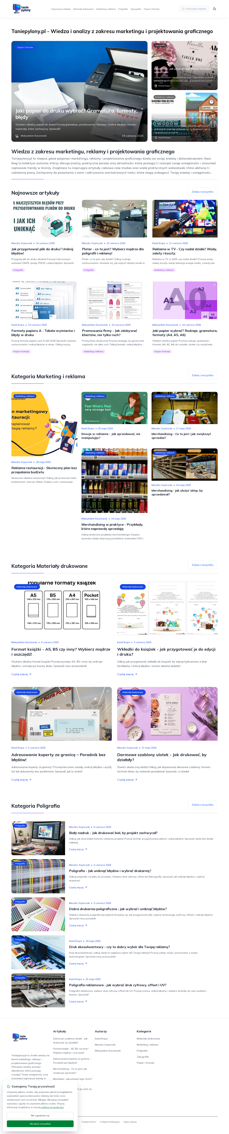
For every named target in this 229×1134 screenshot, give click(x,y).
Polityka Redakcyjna (110, 1122)
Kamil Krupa (158, 243)
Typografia (136, 9)
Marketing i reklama (106, 9)
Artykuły (59, 1031)
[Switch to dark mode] (215, 9)
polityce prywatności (52, 1107)
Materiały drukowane (83, 9)
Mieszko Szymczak (21, 243)
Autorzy (101, 1031)
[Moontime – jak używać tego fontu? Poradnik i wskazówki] (185, 65)
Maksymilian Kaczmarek (95, 324)
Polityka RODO (89, 1122)
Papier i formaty (151, 9)
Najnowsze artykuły (60, 9)
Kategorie (144, 1031)
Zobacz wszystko (202, 191)
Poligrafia (123, 9)
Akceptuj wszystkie (40, 1123)
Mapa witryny (130, 1122)
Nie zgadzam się (40, 1115)
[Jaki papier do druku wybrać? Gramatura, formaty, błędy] (79, 91)
